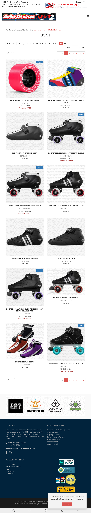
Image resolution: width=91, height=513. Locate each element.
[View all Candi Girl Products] (75, 406)
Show (68, 47)
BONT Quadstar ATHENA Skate (66, 298)
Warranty (53, 439)
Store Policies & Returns (56, 437)
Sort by (21, 43)
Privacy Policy (10, 471)
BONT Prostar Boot (66, 258)
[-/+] (49, 43)
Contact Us (10, 474)
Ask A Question (52, 432)
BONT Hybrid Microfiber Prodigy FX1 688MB (66, 153)
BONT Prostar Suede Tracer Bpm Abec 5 (66, 364)
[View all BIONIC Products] (36, 406)
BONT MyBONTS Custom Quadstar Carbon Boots (66, 101)
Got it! (67, 504)
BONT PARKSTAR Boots (24, 362)
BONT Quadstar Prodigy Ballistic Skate (66, 206)
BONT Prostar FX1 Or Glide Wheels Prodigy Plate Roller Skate (24, 310)
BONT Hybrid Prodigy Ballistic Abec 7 (25, 206)
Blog (7, 469)
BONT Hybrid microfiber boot (24, 153)
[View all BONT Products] (55, 406)
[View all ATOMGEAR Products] (16, 406)
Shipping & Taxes (53, 435)
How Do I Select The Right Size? (58, 430)
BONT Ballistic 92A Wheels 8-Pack (24, 100)
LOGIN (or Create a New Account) (15, 2)
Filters (11, 43)
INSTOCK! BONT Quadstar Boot (25, 258)
